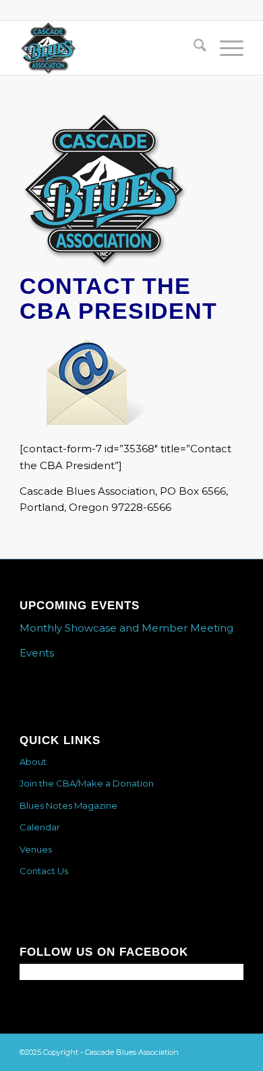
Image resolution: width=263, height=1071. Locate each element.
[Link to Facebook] (233, 1051)
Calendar (40, 827)
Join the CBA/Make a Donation (87, 783)
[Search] (193, 48)
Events (37, 652)
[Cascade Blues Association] (109, 48)
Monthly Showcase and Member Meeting (126, 627)
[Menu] (224, 48)
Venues (36, 849)
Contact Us (44, 870)
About (33, 761)
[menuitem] (193, 48)
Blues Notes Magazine (68, 805)
